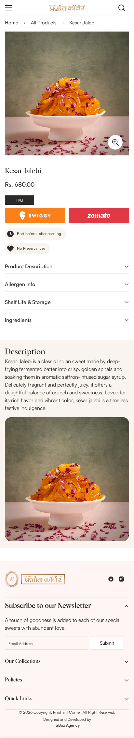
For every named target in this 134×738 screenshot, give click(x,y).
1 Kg (19, 200)
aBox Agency (68, 725)
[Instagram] (121, 579)
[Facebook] (111, 579)
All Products (44, 23)
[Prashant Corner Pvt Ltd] (67, 8)
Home (11, 23)
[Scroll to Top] (122, 703)
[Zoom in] (115, 142)
